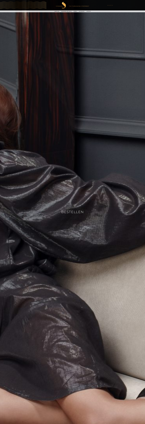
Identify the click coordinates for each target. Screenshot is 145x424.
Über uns (56, 11)
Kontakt (89, 11)
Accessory (82, 11)
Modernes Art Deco (66, 11)
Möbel (75, 11)
